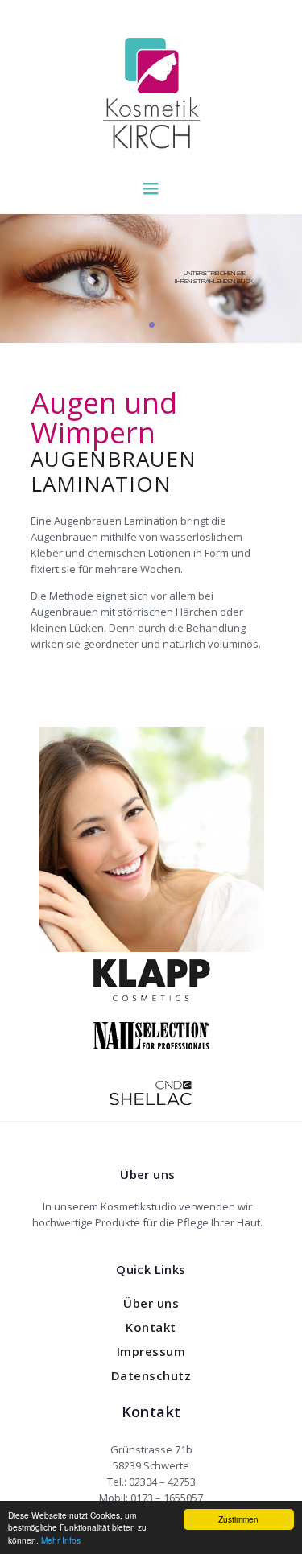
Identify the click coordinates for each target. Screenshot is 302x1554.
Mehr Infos (61, 1540)
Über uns (151, 1303)
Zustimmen (238, 1519)
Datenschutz (151, 1375)
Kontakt (151, 1327)
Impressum (151, 1351)
